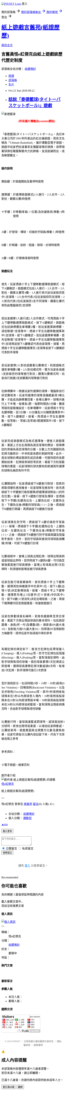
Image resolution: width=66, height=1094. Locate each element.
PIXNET (16, 1041)
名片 (11, 84)
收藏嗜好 (30, 68)
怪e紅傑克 (7, 783)
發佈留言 (7, 852)
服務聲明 (38, 1045)
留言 (36, 804)
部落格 (12, 80)
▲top (4, 824)
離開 (20, 1087)
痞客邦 (28, 804)
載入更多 (7, 831)
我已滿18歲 (8, 1087)
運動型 (27, 818)
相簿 (11, 75)
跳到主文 (7, 45)
